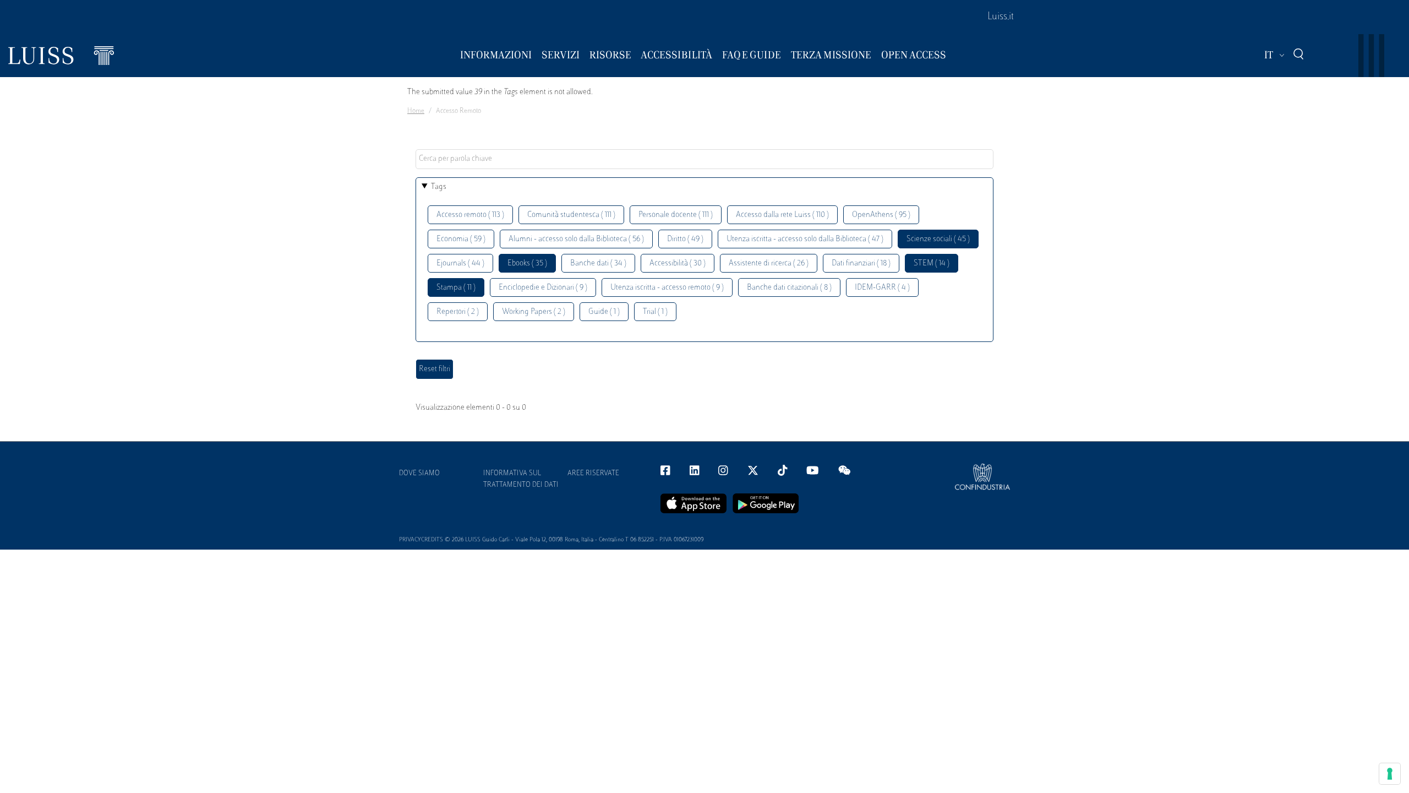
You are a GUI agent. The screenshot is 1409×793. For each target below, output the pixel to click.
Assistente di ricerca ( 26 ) (769, 263)
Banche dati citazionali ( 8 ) (789, 288)
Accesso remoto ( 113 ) (470, 215)
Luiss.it (1000, 17)
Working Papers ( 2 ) (533, 312)
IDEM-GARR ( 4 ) (882, 288)
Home (415, 111)
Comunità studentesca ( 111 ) (571, 215)
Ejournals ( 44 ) (460, 263)
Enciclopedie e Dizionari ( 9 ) (543, 288)
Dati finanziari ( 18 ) (861, 263)
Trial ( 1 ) (655, 312)
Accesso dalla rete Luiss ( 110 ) (782, 215)
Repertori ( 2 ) (457, 312)
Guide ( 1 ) (604, 312)
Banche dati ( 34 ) (598, 263)
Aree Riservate (593, 473)
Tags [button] (438, 187)
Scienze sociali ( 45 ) (938, 239)
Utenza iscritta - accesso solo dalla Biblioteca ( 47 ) (805, 239)
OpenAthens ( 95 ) (881, 215)
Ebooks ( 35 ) (527, 263)
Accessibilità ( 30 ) (677, 263)
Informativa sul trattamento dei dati (521, 479)
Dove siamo (419, 473)
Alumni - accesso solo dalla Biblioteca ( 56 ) (576, 239)
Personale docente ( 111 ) (675, 215)
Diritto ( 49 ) (685, 239)
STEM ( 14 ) (931, 263)
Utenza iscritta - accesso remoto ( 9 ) (667, 288)
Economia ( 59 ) (460, 239)
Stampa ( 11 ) (456, 288)
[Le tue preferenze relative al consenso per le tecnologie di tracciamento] (1389, 773)
